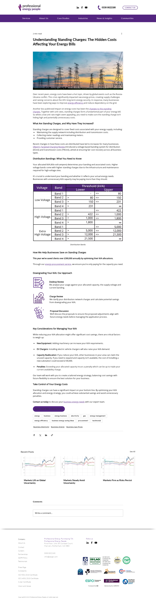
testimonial (96, 421)
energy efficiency (41, 421)
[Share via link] (52, 435)
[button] (26, 18)
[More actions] (121, 33)
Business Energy (57, 427)
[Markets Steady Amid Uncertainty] (78, 466)
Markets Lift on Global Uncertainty (34, 481)
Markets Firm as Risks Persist (117, 480)
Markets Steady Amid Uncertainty (74, 481)
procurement (83, 421)
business (47, 416)
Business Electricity (41, 427)
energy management (97, 416)
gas (84, 416)
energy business (61, 416)
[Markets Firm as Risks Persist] (117, 466)
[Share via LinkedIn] (46, 435)
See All (132, 451)
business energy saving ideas (63, 421)
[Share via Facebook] (34, 435)
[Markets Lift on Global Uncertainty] (38, 466)
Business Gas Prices (74, 427)
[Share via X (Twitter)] (40, 435)
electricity (75, 416)
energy (37, 416)
